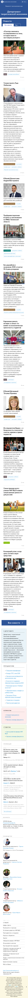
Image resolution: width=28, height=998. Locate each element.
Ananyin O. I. (7, 783)
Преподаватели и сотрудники (10, 933)
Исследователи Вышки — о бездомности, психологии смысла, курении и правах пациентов (13, 431)
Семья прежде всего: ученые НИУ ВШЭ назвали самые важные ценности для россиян (13, 491)
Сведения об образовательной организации (11, 954)
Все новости (14, 622)
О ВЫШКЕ (6, 922)
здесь (10, 985)
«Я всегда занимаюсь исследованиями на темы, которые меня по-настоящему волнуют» (13, 34)
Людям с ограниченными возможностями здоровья (13, 958)
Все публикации (7, 811)
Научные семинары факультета (14, 720)
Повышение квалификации (13, 670)
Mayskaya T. (14, 771)
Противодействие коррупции (10, 945)
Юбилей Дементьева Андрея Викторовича (11, 179)
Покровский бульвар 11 (9, 823)
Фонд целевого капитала (9, 943)
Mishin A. (6, 802)
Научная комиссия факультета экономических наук (14, 677)
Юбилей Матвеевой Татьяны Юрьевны (11, 392)
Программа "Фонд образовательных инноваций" (13, 696)
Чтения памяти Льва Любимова (11, 84)
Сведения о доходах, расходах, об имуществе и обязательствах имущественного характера (12, 950)
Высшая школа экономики (10, 1)
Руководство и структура (9, 928)
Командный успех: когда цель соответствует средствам (12, 553)
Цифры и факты (7, 925)
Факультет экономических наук (14, 6)
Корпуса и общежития (8, 935)
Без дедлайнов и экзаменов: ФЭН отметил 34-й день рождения (13, 267)
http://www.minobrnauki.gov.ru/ (11, 970)
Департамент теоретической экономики (14, 13)
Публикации (7, 744)
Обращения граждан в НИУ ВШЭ (11, 940)
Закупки (5, 938)
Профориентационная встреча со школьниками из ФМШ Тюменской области (13, 218)
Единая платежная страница (10, 961)
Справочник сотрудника (13, 700)
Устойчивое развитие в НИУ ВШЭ (11, 930)
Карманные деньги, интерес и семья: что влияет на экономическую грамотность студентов (13, 324)
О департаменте (9, 631)
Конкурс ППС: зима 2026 (13, 673)
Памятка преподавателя (13, 703)
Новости (7, 21)
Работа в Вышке (7, 964)
